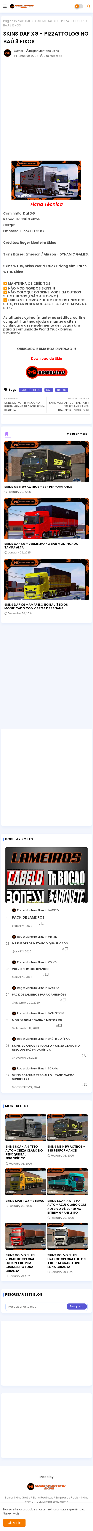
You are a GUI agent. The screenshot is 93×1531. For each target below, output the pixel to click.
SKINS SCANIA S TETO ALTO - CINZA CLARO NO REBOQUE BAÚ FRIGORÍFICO (46, 1048)
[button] (88, 6)
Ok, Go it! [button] (14, 1523)
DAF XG (30, 21)
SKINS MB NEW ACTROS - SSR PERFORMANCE (38, 487)
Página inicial (13, 21)
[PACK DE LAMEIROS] (46, 875)
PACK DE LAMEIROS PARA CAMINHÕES (39, 995)
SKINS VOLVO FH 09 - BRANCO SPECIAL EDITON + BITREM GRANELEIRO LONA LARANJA (66, 1261)
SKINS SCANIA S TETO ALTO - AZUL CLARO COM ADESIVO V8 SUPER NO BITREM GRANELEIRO (66, 1207)
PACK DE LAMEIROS (28, 917)
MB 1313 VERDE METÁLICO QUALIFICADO (40, 943)
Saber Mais (11, 1513)
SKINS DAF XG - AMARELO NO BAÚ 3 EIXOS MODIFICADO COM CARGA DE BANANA (36, 606)
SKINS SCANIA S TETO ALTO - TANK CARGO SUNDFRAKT (43, 1077)
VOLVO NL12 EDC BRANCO (30, 969)
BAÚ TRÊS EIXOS (30, 390)
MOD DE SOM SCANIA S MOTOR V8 (37, 1020)
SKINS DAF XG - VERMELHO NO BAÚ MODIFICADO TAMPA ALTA (41, 545)
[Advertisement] (46, 110)
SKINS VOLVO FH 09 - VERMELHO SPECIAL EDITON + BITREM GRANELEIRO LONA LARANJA (21, 1263)
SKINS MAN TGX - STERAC (24, 1201)
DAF (48, 390)
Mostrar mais (77, 434)
